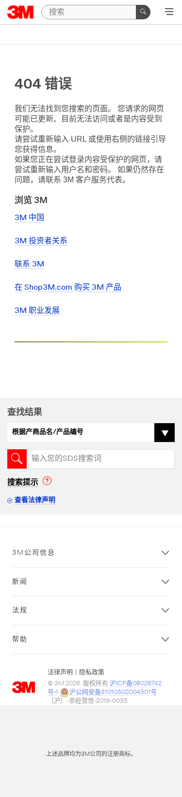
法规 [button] (20, 610)
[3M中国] (20, 12)
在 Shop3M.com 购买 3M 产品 (68, 288)
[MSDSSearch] (17, 459)
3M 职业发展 (37, 311)
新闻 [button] (20, 582)
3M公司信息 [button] (33, 553)
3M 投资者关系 (41, 241)
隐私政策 (91, 672)
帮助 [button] (20, 639)
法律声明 (60, 672)
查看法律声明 (35, 500)
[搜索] (143, 12)
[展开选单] (169, 12)
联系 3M (29, 264)
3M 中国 (29, 218)
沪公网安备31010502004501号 (113, 692)
